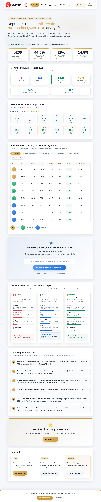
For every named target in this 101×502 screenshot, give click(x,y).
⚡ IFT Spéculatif (73, 153)
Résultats (44, 4)
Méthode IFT (71, 4)
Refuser (59, 498)
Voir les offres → (50, 439)
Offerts (81, 5)
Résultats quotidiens (49, 473)
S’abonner (34, 4)
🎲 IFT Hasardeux (17, 158)
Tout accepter (45, 498)
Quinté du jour (27, 5)
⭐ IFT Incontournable (30, 153)
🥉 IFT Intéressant (58, 153)
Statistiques (63, 4)
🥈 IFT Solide (45, 153)
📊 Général (15, 153)
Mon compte (90, 4)
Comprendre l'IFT (75, 473)
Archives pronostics (53, 4)
